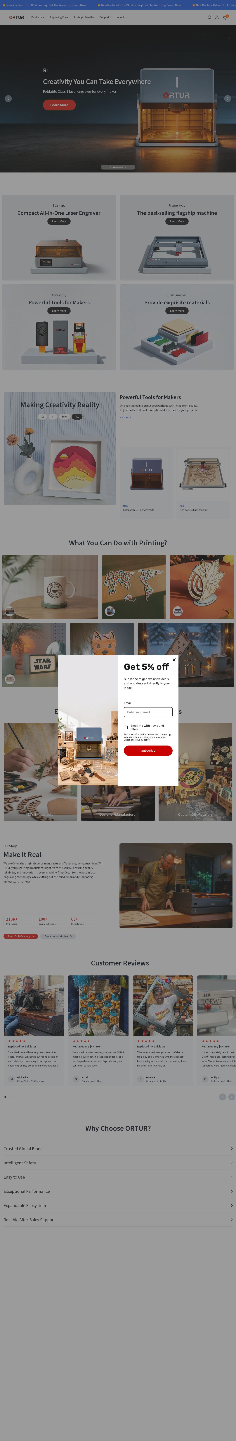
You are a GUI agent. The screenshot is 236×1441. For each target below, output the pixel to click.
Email (127, 703)
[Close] (174, 659)
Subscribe (148, 750)
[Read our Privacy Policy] (170, 735)
